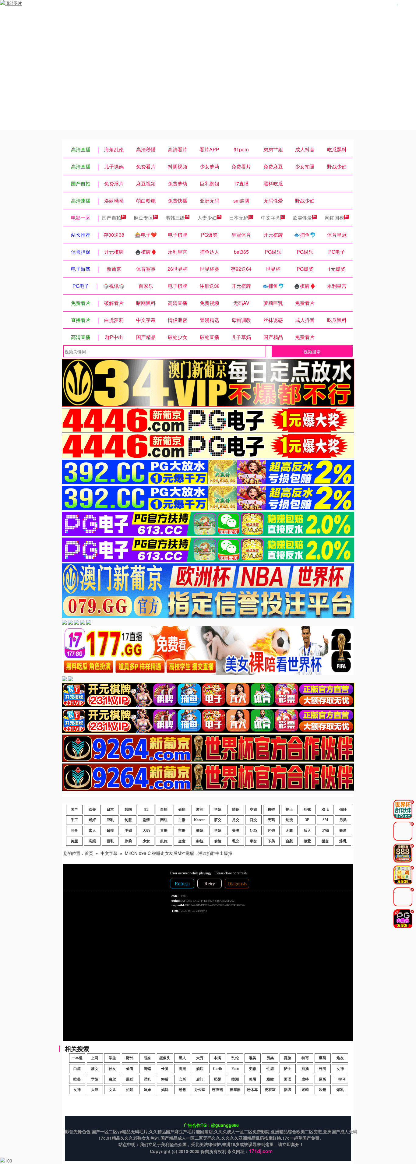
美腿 (74, 841)
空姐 (253, 809)
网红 (163, 820)
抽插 (305, 1069)
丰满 (217, 1058)
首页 (89, 853)
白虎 (77, 1069)
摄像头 (164, 1058)
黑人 (182, 1058)
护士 (289, 809)
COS (253, 830)
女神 (340, 1069)
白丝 (112, 1079)
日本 (110, 809)
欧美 (92, 809)
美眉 (252, 1079)
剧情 (146, 820)
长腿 (164, 1069)
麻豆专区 (143, 217)
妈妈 (164, 1090)
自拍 (163, 809)
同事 (74, 830)
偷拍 (181, 809)
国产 (74, 809)
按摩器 (235, 1090)
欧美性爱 (302, 217)
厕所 (322, 1079)
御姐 (199, 841)
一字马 (340, 1079)
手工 (74, 820)
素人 (92, 830)
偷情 (217, 841)
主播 (181, 820)
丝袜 (307, 809)
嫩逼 (343, 830)
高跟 (92, 841)
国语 (287, 1079)
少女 (146, 841)
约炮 (271, 830)
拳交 (253, 841)
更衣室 (270, 1090)
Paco (235, 1069)
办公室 (199, 1090)
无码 (271, 820)
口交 (253, 820)
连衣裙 (217, 1090)
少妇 (128, 830)
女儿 (112, 1090)
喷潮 (235, 1079)
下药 (271, 841)
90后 (164, 1079)
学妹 (217, 809)
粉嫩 (270, 1079)
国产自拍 (111, 217)
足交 (235, 820)
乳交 (235, 841)
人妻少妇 (207, 217)
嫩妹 (199, 830)
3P (307, 820)
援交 (325, 841)
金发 (181, 841)
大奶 (146, 830)
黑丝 (129, 1079)
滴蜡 (147, 1069)
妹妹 (147, 1090)
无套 (289, 830)
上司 (94, 1058)
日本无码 (239, 217)
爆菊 (322, 1058)
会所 (182, 1079)
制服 (128, 820)
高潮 (182, 1069)
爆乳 (343, 841)
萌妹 (147, 1058)
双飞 (325, 809)
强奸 (343, 809)
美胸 (235, 830)
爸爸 (182, 1090)
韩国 (128, 809)
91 (146, 809)
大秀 (199, 1058)
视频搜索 (312, 351)
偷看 (129, 1069)
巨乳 (110, 820)
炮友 (340, 1058)
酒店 (199, 1069)
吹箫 (322, 1090)
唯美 (252, 1058)
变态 (252, 1069)
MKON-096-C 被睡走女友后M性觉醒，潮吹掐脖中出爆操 (178, 853)
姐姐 (129, 1090)
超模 (110, 830)
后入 (307, 830)
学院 (94, 1079)
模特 (271, 809)
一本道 (77, 1058)
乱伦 (163, 841)
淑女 (94, 1069)
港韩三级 (175, 217)
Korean (200, 820)
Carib (217, 1069)
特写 (305, 1058)
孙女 (112, 1069)
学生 (112, 1058)
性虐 (270, 1069)
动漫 (289, 820)
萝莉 (199, 809)
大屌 (94, 1090)
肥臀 (217, 1079)
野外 (129, 1058)
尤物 (325, 830)
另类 (343, 820)
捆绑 (287, 1090)
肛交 (217, 820)
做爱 (307, 841)
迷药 (305, 1090)
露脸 (287, 1058)
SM (325, 820)
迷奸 (92, 820)
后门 (199, 1079)
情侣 (235, 809)
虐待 (305, 1079)
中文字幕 (270, 217)
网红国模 (334, 217)
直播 (163, 830)
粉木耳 (252, 1090)
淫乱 (147, 1079)
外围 (322, 1069)
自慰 (289, 841)
